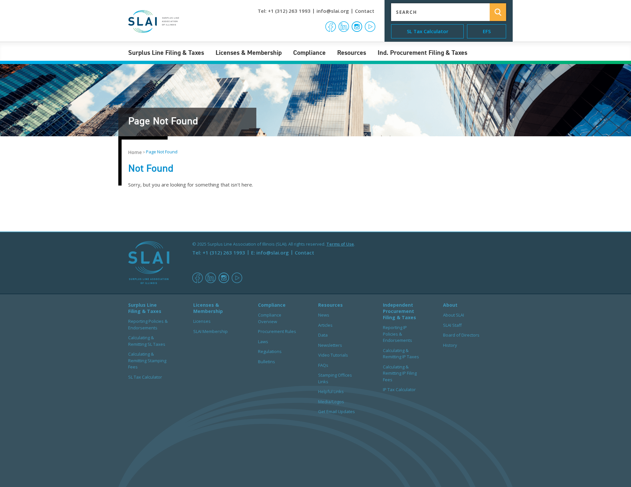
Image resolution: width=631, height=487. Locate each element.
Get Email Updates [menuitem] (336, 411)
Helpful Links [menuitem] (331, 391)
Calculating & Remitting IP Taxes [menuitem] (401, 353)
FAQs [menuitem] (323, 365)
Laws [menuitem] (263, 341)
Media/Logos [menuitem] (331, 402)
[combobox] (435, 12)
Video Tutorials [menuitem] (333, 355)
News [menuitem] (323, 315)
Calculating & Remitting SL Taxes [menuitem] (146, 341)
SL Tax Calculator (427, 31)
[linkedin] (210, 281)
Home (135, 152)
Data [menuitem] (323, 335)
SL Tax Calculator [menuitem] (145, 377)
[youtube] (237, 281)
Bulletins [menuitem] (266, 362)
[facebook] (197, 281)
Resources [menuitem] (351, 52)
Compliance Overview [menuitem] (269, 318)
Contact (364, 11)
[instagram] (224, 281)
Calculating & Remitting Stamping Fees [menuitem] (147, 360)
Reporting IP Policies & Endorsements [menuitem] (397, 333)
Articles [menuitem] (325, 325)
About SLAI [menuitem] (453, 315)
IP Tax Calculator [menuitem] (399, 389)
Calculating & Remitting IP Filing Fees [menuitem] (400, 373)
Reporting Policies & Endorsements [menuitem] (148, 324)
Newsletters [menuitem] (330, 345)
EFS (487, 31)
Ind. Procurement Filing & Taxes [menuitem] (422, 52)
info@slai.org (332, 11)
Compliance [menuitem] (309, 52)
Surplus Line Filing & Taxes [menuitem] (166, 52)
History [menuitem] (450, 345)
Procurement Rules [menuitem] (277, 331)
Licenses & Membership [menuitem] (249, 52)
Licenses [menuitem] (202, 321)
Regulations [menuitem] (270, 351)
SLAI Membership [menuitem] (210, 331)
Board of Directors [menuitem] (461, 335)
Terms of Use (340, 244)
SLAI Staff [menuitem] (452, 325)
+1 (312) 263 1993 (289, 11)
